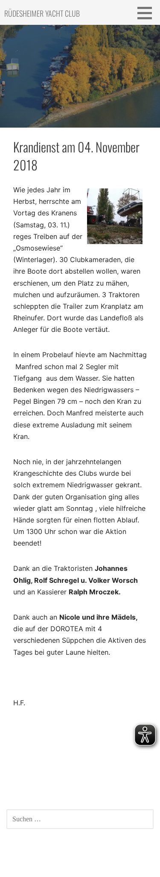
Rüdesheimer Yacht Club (42, 13)
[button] (147, 13)
